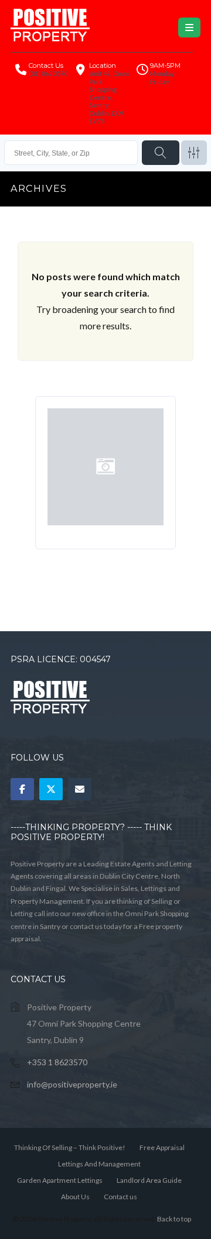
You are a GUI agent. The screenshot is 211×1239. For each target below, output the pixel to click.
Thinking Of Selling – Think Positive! (69, 1147)
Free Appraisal (162, 1147)
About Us (75, 1196)
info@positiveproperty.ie (72, 1084)
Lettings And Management (99, 1163)
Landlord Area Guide (149, 1180)
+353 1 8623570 (57, 1062)
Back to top (174, 1218)
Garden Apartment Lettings (60, 1180)
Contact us (120, 1196)
